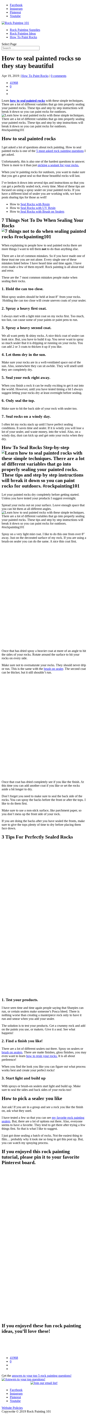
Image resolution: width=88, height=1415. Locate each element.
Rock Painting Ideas (23, 33)
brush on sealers (12, 1052)
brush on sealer (53, 668)
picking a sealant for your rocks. (58, 165)
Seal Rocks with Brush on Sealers (42, 211)
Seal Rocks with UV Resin (37, 208)
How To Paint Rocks (23, 37)
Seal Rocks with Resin (35, 204)
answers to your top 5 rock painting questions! (41, 1375)
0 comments (58, 76)
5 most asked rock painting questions (60, 151)
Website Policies (12, 1408)
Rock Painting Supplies (25, 30)
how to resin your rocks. (42, 1056)
